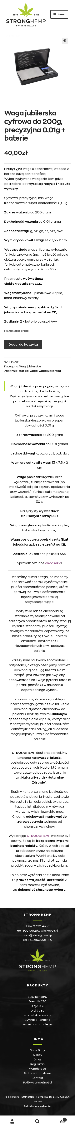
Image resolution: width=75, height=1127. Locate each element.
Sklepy (37, 1055)
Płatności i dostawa (37, 1073)
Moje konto (12, 1121)
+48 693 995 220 (40, 939)
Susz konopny (37, 996)
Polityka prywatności (37, 1082)
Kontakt (37, 1078)
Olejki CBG (38, 1010)
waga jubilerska (50, 371)
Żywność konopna (37, 1019)
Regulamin (37, 1064)
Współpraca (37, 1068)
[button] (65, 41)
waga (34, 371)
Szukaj (37, 1121)
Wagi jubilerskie (30, 366)
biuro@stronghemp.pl (37, 935)
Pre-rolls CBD (38, 1001)
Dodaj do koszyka (23, 344)
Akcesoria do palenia (37, 1024)
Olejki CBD (37, 1006)
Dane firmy (37, 1050)
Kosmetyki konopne (37, 1015)
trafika (24, 371)
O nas (38, 1059)
